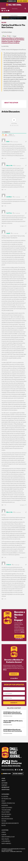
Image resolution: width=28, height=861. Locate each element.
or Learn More (19, 638)
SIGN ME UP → (19, 636)
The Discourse (6, 810)
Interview (5, 805)
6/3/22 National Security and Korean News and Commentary (12, 712)
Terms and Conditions (16, 851)
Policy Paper (5, 812)
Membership (5, 787)
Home (3, 778)
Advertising (5, 789)
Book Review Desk (7, 818)
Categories (5, 794)
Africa (4, 832)
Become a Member (22, 1)
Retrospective (6, 798)
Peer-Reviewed (6, 814)
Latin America (6, 841)
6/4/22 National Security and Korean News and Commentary (12, 730)
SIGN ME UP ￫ (14, 674)
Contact (4, 785)
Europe (4, 834)
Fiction (4, 821)
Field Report (6, 816)
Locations (5, 830)
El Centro (5, 796)
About (4, 780)
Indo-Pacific (5, 839)
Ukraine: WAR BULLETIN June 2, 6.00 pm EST (13, 721)
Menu (4, 8)
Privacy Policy (5, 851)
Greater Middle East (8, 836)
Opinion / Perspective (8, 803)
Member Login (12, 1)
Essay (3, 801)
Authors (4, 783)
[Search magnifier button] (25, 8)
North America (6, 843)
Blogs (4, 22)
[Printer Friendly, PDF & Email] (9, 36)
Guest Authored (7, 807)
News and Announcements (10, 823)
